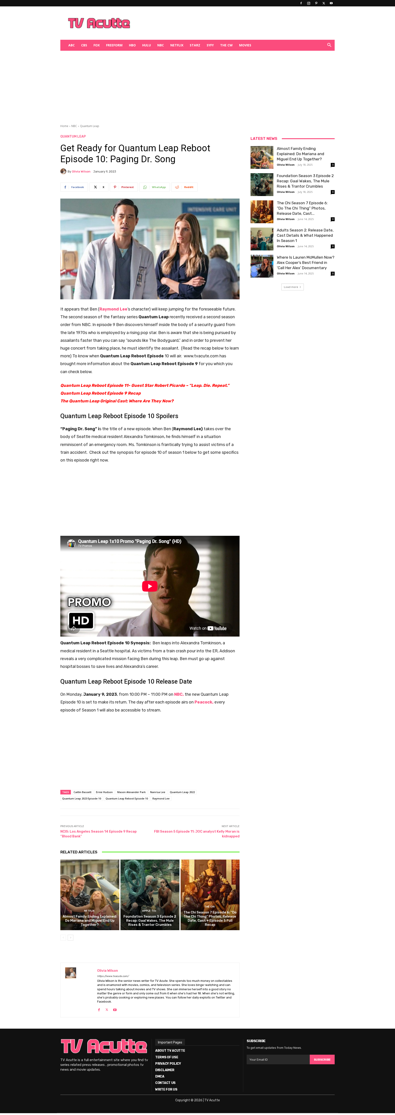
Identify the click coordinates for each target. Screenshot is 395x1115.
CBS (84, 45)
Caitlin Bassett (82, 792)
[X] (323, 3)
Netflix (176, 45)
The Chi (209, 906)
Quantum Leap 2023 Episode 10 (81, 798)
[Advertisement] (221, 23)
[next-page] (70, 938)
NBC (160, 45)
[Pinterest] (316, 3)
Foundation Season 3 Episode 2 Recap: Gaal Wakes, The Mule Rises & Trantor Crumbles (149, 920)
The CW (226, 45)
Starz (195, 45)
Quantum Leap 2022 (182, 792)
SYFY (210, 45)
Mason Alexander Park (131, 792)
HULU (146, 45)
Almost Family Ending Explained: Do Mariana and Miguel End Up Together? (90, 920)
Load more (291, 287)
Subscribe (322, 1059)
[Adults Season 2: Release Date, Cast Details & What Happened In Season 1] (262, 239)
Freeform (114, 45)
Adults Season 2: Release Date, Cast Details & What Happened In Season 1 (305, 235)
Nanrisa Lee (157, 792)
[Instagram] (308, 3)
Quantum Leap (89, 126)
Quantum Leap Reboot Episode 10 (127, 798)
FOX (96, 45)
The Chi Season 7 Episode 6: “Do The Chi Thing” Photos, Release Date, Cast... (302, 208)
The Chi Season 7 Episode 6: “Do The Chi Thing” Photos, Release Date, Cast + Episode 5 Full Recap (210, 918)
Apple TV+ (149, 911)
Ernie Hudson (104, 792)
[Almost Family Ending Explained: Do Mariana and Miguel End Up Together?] (89, 895)
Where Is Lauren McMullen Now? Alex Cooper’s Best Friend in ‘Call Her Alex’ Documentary (305, 262)
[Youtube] (331, 3)
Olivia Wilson (81, 171)
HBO (132, 45)
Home (64, 126)
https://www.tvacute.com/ (113, 976)
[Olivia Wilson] (64, 171)
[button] (329, 45)
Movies (245, 45)
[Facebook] (301, 3)
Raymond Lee (161, 798)
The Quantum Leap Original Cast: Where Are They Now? (116, 401)
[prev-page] (63, 938)
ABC (71, 45)
